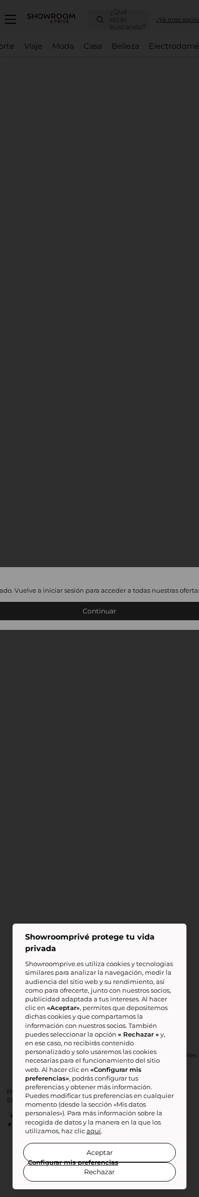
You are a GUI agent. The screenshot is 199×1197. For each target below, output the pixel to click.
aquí (93, 1131)
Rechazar (99, 1172)
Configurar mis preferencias (73, 1162)
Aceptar (99, 1152)
